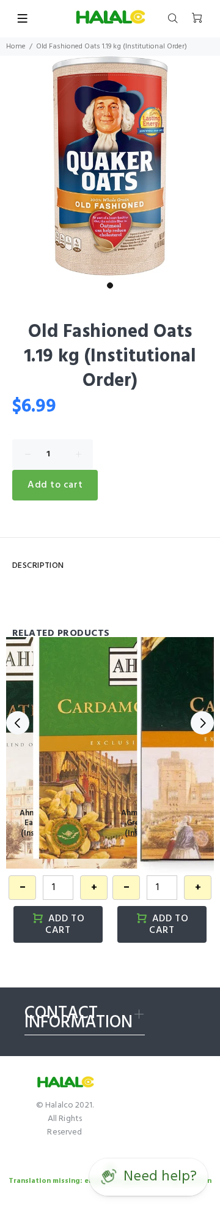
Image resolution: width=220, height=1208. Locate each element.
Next (202, 722)
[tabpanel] (110, 166)
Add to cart (55, 485)
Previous (17, 722)
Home (16, 46)
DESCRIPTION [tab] (38, 566)
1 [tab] (110, 285)
